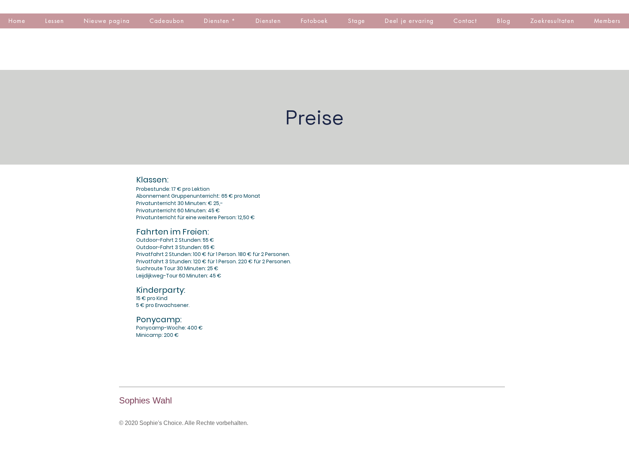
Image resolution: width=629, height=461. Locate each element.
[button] (314, 20)
